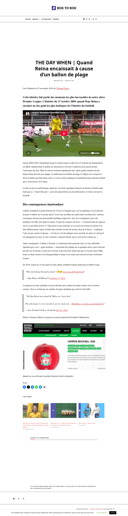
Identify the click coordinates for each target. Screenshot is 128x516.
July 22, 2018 (62, 310)
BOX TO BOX (66, 8)
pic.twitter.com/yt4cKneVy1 (92, 303)
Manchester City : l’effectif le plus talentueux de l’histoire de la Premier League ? (63, 424)
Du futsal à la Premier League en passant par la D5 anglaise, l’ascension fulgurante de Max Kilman (36, 425)
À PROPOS (56, 19)
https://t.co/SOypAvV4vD (73, 271)
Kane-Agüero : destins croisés (86, 423)
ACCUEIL (28, 19)
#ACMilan (76, 303)
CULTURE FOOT (46, 19)
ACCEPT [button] (112, 513)
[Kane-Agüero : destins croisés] (91, 410)
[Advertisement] (64, 37)
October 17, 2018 (57, 278)
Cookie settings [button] (101, 513)
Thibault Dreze (59, 80)
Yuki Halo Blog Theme (96, 509)
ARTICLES (35, 19)
